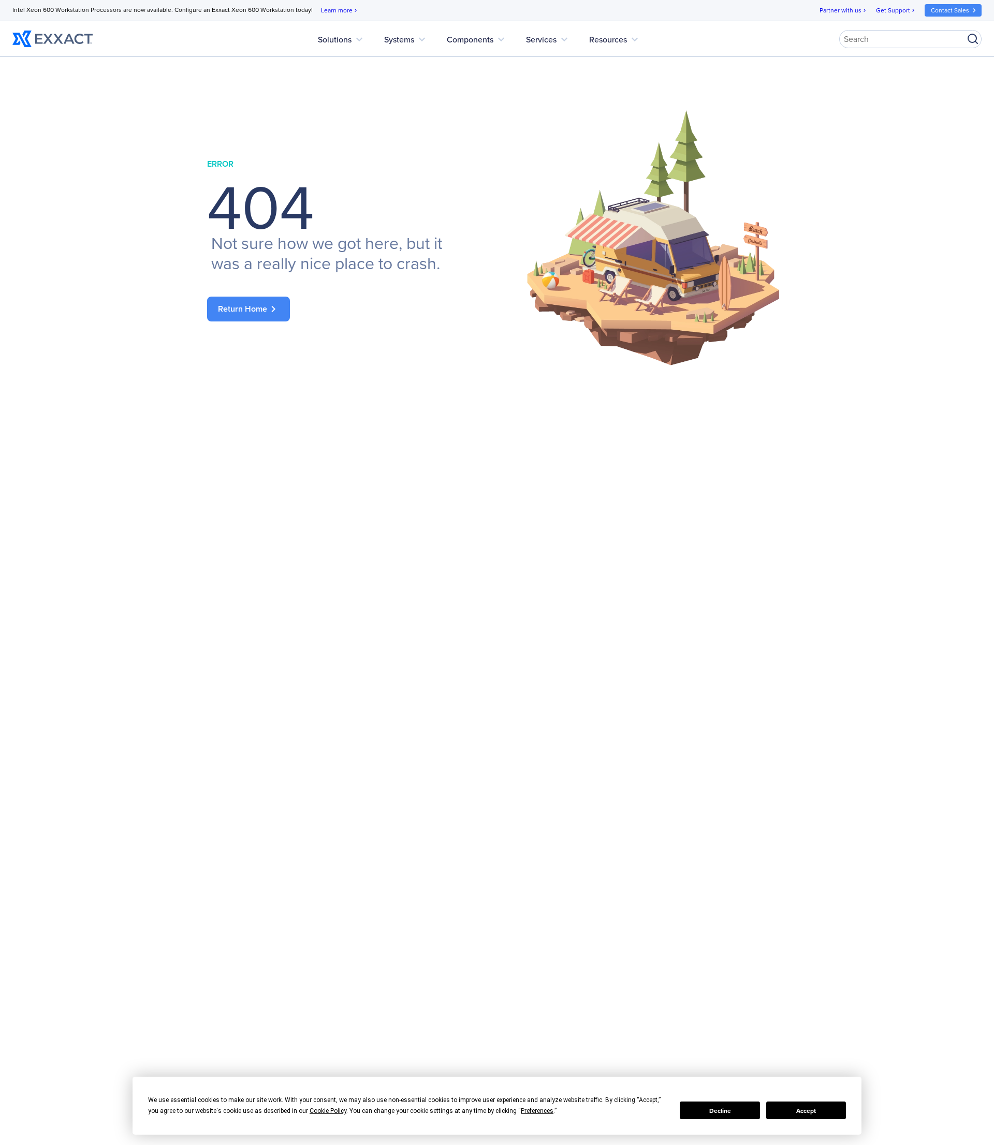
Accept (806, 1110)
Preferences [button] (537, 1110)
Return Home (249, 309)
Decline (720, 1110)
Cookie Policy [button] (328, 1110)
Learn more (340, 10)
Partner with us (844, 10)
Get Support (896, 10)
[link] (342, 309)
